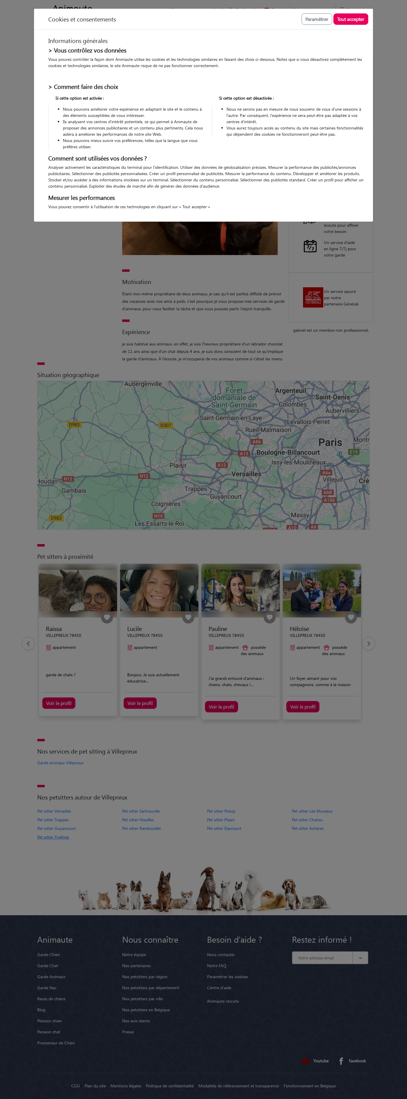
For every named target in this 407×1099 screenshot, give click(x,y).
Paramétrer (316, 19)
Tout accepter (350, 19)
